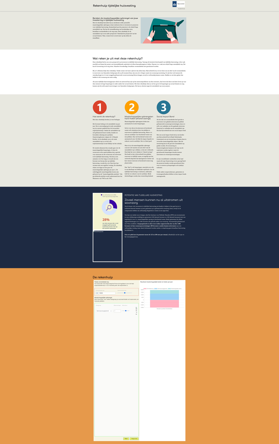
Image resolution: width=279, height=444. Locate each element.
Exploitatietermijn (121, 290)
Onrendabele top (100, 290)
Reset (126, 438)
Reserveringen (117, 305)
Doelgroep (98, 305)
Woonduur (124, 305)
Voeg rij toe (134, 438)
